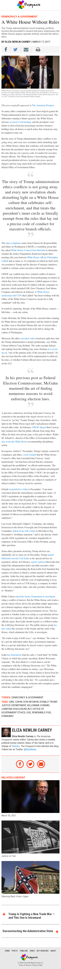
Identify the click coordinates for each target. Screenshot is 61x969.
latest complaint (13, 243)
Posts (15, 951)
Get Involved (42, 951)
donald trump (48, 701)
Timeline (24, 951)
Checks (16, 746)
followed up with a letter (24, 530)
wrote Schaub (29, 454)
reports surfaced (38, 561)
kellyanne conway (38, 705)
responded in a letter (18, 489)
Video (32, 951)
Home (7, 951)
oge (29, 712)
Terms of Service (25, 965)
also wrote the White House (14, 441)
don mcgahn (30, 701)
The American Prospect (43, 105)
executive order (28, 338)
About (53, 951)
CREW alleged (39, 427)
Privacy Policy (37, 965)
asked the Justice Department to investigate (35, 596)
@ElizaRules (30, 749)
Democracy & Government (27, 697)
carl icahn (15, 701)
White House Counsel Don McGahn (28, 250)
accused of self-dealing (20, 121)
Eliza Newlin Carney (17, 41)
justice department (13, 705)
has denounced (14, 654)
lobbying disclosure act (16, 709)
